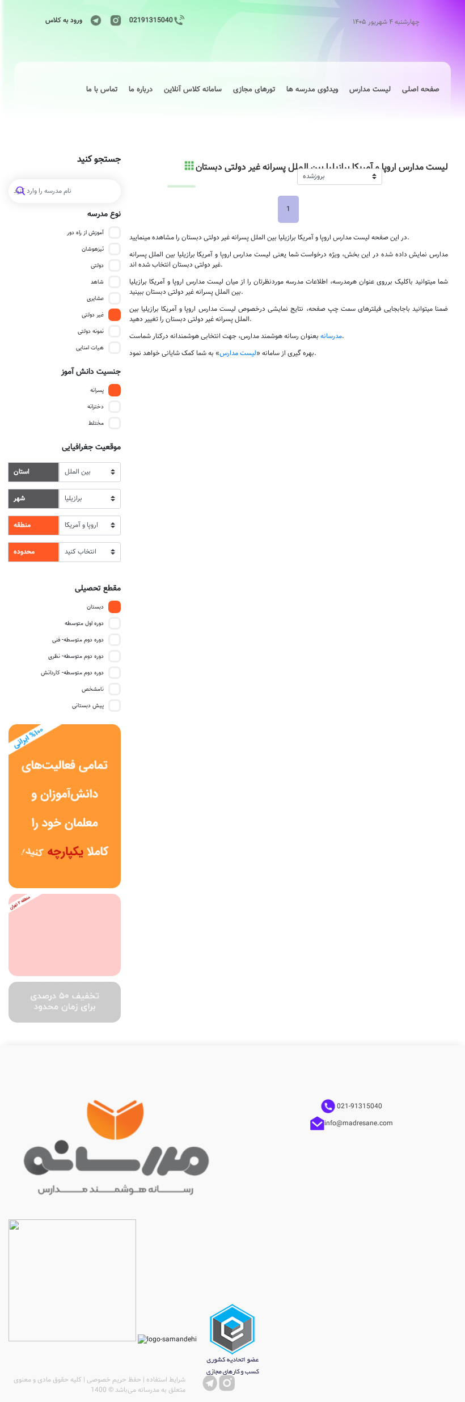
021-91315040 (358, 1106)
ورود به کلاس (63, 20)
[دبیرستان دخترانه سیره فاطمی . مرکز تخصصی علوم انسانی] (65, 935)
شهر (19, 498)
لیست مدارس (237, 353)
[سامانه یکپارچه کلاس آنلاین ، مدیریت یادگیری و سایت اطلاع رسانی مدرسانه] (65, 806)
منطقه (22, 525)
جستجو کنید (99, 160)
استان (21, 472)
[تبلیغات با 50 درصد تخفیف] (65, 1002)
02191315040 (151, 20)
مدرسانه (331, 336)
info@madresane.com (358, 1123)
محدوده (24, 552)
